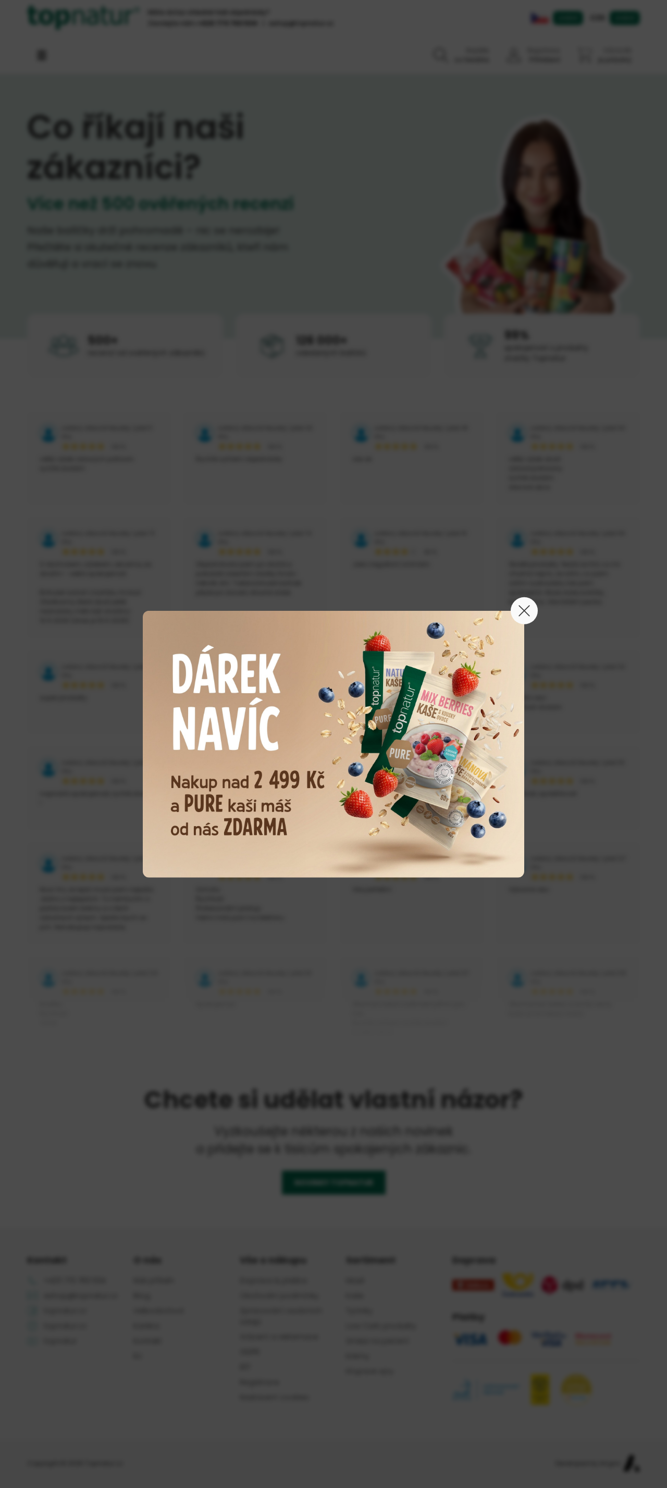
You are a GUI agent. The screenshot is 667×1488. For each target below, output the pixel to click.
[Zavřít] (524, 610)
